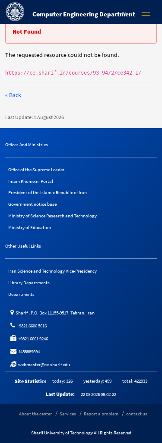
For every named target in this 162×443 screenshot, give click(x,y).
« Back (13, 95)
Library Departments (29, 283)
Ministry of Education (29, 227)
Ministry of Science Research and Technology (52, 216)
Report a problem (101, 414)
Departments (21, 294)
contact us (136, 414)
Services (68, 414)
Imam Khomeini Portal (30, 181)
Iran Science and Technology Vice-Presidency (52, 271)
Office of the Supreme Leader (36, 170)
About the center (35, 414)
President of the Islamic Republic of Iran (47, 192)
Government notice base (32, 204)
